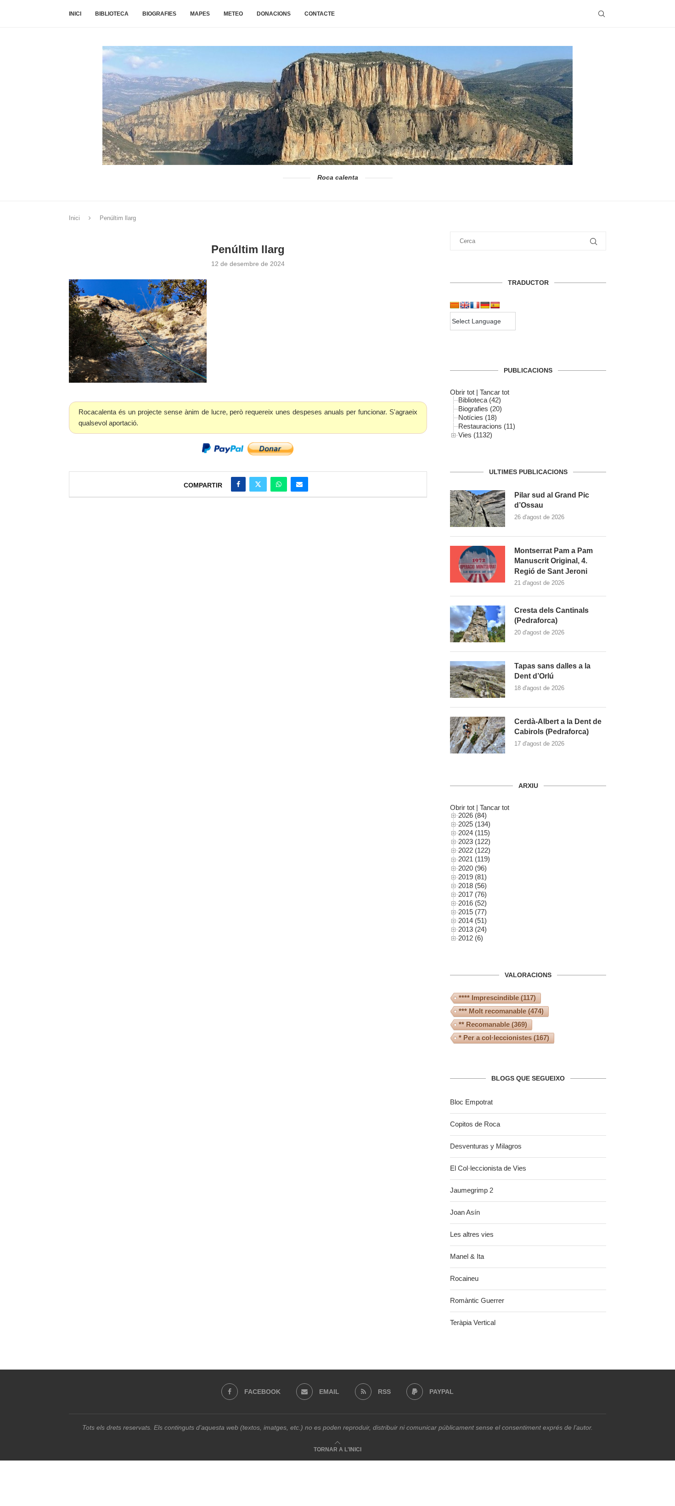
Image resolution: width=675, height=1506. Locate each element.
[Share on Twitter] (258, 484)
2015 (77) (472, 912)
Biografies (159, 14)
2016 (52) (472, 903)
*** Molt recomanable (501, 1011)
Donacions (274, 14)
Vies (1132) (475, 435)
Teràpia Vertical (472, 1322)
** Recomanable (493, 1024)
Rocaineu (464, 1278)
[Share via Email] (299, 484)
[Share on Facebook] (238, 484)
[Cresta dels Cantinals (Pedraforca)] (477, 624)
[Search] (601, 13)
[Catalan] (454, 305)
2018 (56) (472, 885)
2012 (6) (470, 938)
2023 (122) (474, 841)
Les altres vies (472, 1234)
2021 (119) (474, 859)
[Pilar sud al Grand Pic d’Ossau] (477, 508)
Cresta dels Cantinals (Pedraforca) (551, 615)
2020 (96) (472, 868)
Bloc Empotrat (471, 1102)
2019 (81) (472, 877)
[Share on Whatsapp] (278, 484)
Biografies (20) (480, 409)
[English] (464, 305)
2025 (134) (474, 824)
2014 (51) (472, 920)
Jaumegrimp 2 (471, 1190)
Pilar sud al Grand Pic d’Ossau (551, 500)
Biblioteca (112, 14)
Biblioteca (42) (479, 400)
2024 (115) (474, 833)
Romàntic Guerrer (477, 1300)
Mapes (200, 14)
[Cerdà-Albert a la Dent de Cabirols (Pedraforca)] (477, 735)
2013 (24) (472, 929)
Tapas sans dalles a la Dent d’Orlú (552, 671)
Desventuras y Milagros (486, 1146)
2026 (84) (472, 815)
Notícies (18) (477, 417)
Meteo (233, 14)
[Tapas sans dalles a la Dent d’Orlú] (477, 679)
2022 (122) (474, 850)
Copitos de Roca (475, 1124)
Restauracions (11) (486, 426)
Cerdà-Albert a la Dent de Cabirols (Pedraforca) (558, 727)
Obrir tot (462, 392)
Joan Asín (465, 1212)
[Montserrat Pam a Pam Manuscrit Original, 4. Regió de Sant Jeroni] (477, 564)
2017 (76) (472, 894)
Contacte (319, 14)
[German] (484, 305)
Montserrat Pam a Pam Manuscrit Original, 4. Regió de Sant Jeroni (553, 561)
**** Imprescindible (497, 998)
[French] (474, 305)
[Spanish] (495, 305)
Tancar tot (494, 392)
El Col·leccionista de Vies (488, 1168)
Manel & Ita (467, 1256)
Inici (75, 14)
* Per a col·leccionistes (504, 1038)
